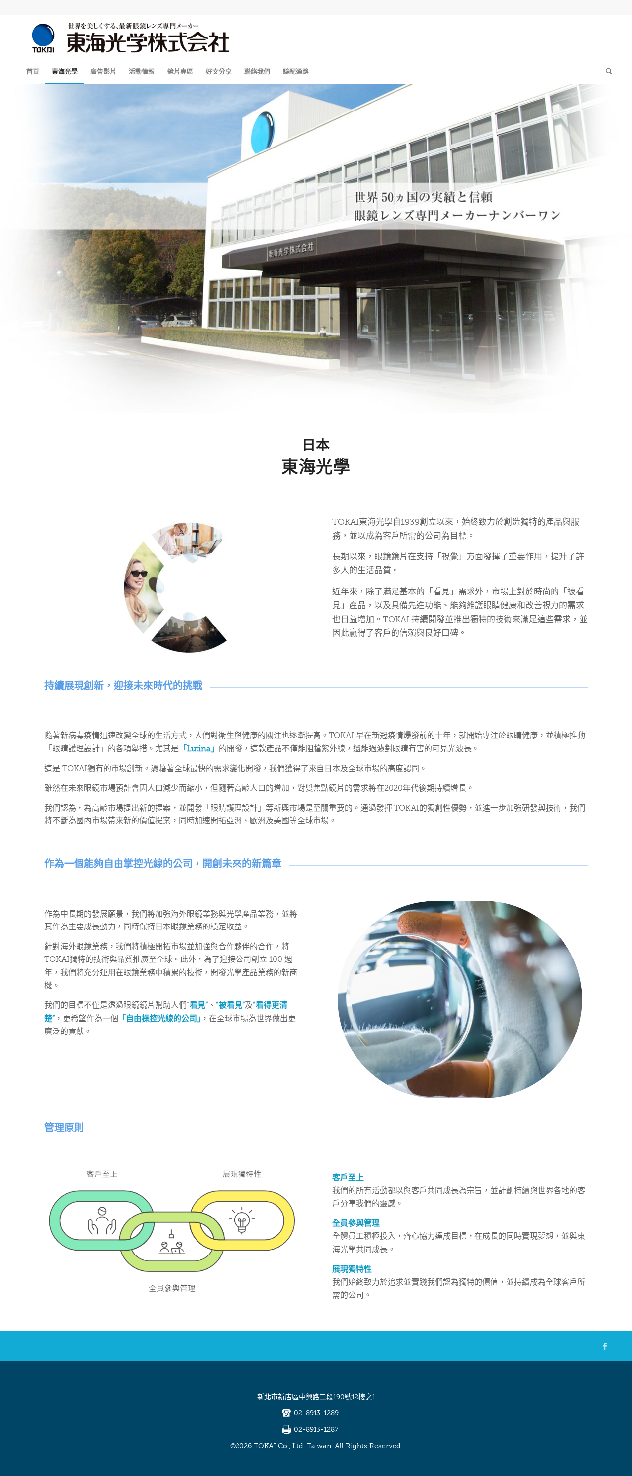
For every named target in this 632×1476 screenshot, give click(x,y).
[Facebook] (604, 1346)
